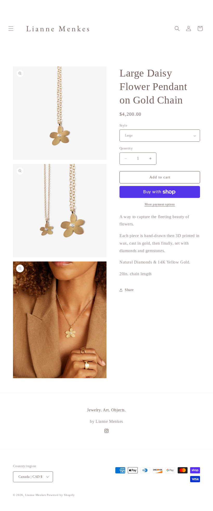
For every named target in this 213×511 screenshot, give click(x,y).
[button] (11, 28)
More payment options (160, 204)
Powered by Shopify (61, 494)
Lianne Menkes (35, 494)
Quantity (126, 148)
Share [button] (129, 290)
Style (123, 125)
